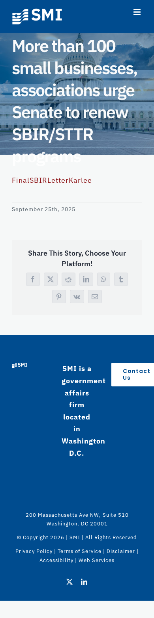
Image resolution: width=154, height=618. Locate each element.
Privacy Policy (34, 551)
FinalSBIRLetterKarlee (52, 180)
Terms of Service (79, 551)
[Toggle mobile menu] (137, 12)
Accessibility (56, 560)
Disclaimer (121, 551)
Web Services (97, 560)
